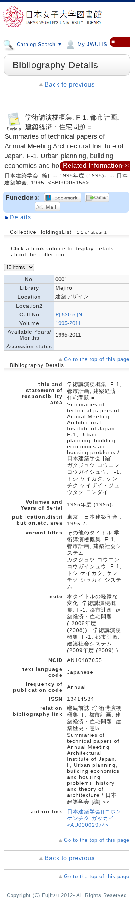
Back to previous (70, 84)
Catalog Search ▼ (39, 44)
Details (20, 217)
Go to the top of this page (96, 359)
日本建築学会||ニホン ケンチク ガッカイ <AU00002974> (94, 818)
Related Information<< (96, 165)
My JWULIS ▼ (95, 44)
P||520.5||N (69, 314)
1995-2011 (68, 323)
